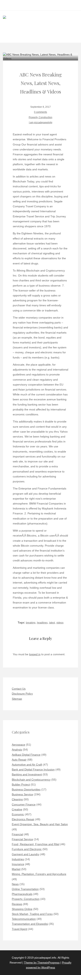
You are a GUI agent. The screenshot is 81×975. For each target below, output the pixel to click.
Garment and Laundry (25, 854)
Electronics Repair (23, 819)
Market (16, 869)
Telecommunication (24, 918)
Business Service (22, 794)
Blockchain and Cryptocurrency (31, 779)
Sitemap (17, 698)
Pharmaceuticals (22, 894)
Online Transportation (25, 889)
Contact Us (19, 688)
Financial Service (22, 839)
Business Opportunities (26, 789)
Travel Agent (19, 929)
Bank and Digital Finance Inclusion (33, 769)
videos (60, 622)
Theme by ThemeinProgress (42, 962)
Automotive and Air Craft (27, 764)
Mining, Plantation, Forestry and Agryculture (39, 874)
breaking (30, 622)
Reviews (17, 904)
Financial (17, 834)
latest (52, 622)
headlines (42, 622)
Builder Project (21, 784)
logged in (34, 654)
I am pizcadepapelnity (40, 122)
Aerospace (18, 744)
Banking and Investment (27, 774)
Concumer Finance (24, 804)
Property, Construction (40, 117)
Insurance (18, 864)
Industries (18, 859)
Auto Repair (19, 759)
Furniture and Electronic (27, 849)
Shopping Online (22, 909)
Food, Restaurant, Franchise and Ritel (35, 844)
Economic (18, 814)
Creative (17, 809)
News (15, 884)
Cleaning (17, 799)
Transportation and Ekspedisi (30, 923)
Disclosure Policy (22, 693)
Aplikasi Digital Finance (26, 754)
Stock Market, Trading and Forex (32, 914)
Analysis (17, 749)
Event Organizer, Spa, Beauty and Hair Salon (40, 824)
